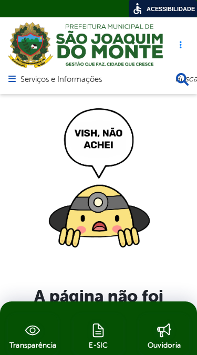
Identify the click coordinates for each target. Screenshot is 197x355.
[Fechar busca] (182, 79)
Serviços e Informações (61, 80)
